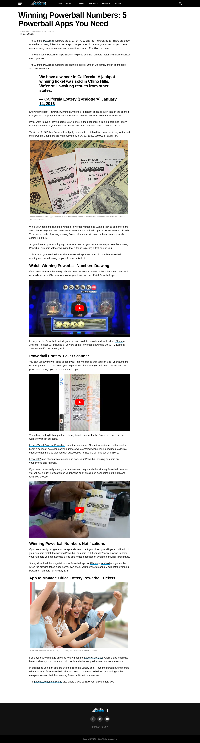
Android (93, 3)
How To (70, 3)
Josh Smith (28, 34)
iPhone (119, 341)
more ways (66, 135)
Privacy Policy (100, 727)
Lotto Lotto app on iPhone (48, 681)
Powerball (48, 40)
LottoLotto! (35, 459)
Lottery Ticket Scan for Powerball (47, 445)
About (118, 3)
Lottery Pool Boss (93, 657)
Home (59, 3)
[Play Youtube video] (79, 308)
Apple (82, 3)
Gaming (106, 3)
